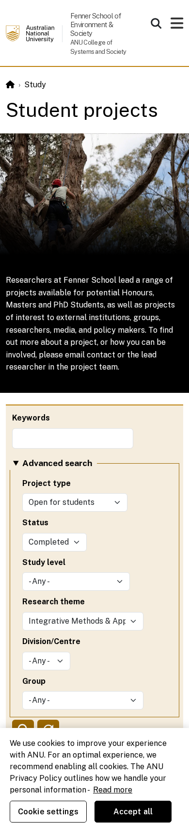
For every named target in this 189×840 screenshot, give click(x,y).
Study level (43, 562)
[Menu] (177, 26)
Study (35, 84)
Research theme (53, 601)
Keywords (31, 417)
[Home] (10, 84)
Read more (112, 789)
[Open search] (156, 23)
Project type (46, 483)
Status (35, 522)
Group (34, 681)
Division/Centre (51, 641)
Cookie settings (48, 811)
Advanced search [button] (57, 463)
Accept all (133, 811)
